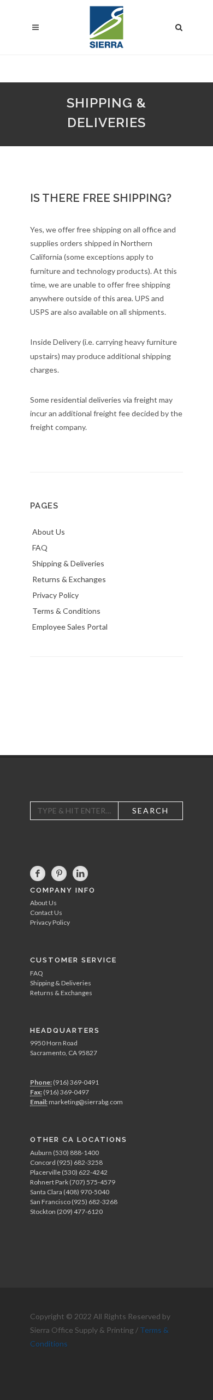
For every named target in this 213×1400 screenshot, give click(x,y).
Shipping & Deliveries (60, 983)
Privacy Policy (50, 922)
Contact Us (46, 912)
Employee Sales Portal (70, 626)
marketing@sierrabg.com (86, 1102)
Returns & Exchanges (61, 993)
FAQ (36, 973)
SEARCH (150, 810)
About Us (43, 903)
